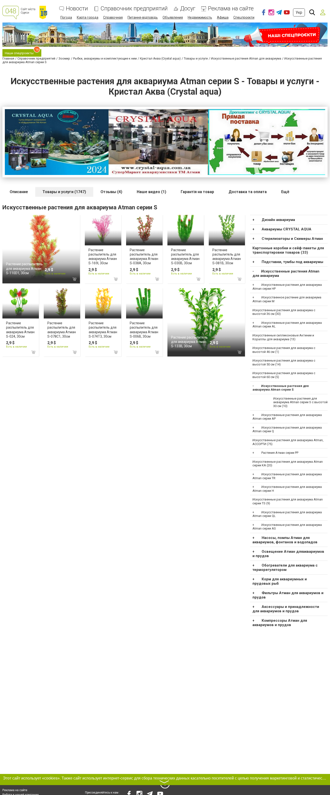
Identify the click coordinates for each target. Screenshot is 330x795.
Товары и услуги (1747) (64, 191)
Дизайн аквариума (278, 220)
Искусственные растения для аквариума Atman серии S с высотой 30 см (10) (300, 402)
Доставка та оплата (248, 191)
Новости (77, 8)
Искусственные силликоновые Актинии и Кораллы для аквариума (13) (283, 337)
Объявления (173, 17)
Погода (66, 17)
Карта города (87, 17)
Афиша (223, 17)
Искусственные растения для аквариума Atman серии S (280, 388)
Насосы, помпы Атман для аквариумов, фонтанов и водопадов (284, 540)
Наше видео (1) (151, 191)
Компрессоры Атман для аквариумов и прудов (279, 622)
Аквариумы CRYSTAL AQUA (286, 229)
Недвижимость (200, 17)
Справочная (113, 17)
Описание (19, 191)
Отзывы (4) (111, 191)
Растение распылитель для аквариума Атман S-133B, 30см (189, 341)
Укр (299, 12)
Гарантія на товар (197, 191)
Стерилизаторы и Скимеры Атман (292, 238)
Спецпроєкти (243, 17)
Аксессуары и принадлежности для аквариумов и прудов (285, 609)
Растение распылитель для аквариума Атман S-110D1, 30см (24, 268)
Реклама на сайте (231, 8)
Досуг (187, 8)
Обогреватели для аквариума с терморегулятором (285, 567)
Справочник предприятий (134, 8)
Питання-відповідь (143, 17)
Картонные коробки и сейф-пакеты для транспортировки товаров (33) (288, 250)
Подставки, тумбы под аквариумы (292, 262)
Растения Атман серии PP (279, 452)
